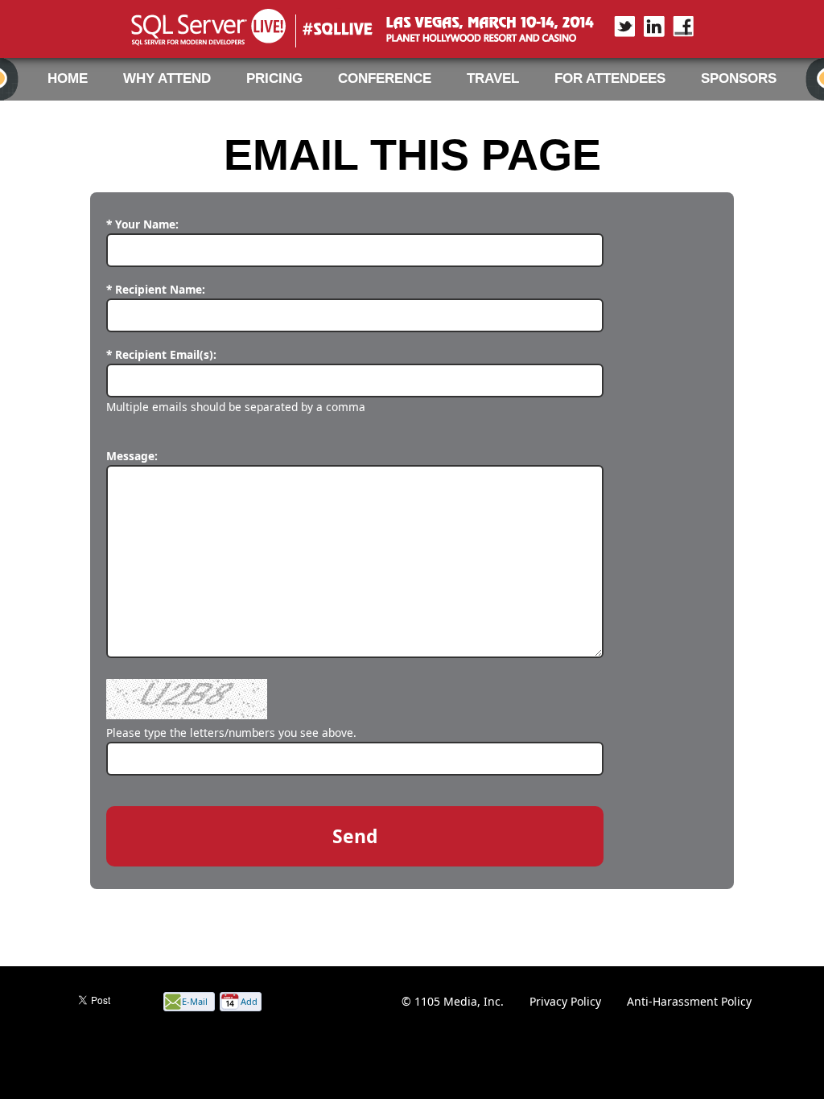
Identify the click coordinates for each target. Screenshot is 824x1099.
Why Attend (167, 78)
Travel (493, 78)
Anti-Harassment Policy (689, 1001)
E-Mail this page (195, 1003)
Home (67, 78)
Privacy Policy (565, 1001)
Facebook (674, 26)
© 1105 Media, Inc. (453, 1001)
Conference (384, 78)
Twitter (616, 26)
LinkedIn (645, 26)
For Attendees (609, 78)
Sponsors (739, 78)
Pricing (274, 78)
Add (249, 1001)
